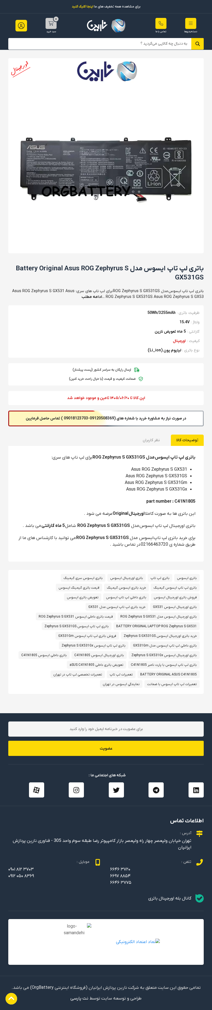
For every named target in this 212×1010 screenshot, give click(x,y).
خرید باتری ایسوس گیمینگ (126, 588)
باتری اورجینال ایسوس (126, 578)
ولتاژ (196, 322)
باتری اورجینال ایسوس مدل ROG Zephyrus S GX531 (158, 617)
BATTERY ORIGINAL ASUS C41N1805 (168, 674)
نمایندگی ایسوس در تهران (121, 684)
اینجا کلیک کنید (82, 6)
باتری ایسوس (187, 578)
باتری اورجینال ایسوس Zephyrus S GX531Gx (164, 655)
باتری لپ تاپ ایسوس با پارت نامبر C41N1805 (164, 665)
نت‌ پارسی (79, 998)
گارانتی (194, 331)
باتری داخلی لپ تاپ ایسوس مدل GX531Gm (165, 645)
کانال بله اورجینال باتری (169, 898)
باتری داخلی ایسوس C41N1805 (44, 655)
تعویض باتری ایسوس (83, 597)
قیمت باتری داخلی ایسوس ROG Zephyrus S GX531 (76, 617)
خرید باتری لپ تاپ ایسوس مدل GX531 (116, 607)
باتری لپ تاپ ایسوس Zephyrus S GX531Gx (94, 645)
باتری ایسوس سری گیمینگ (83, 578)
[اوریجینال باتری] (106, 26)
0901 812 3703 (21, 869)
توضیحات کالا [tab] (187, 440)
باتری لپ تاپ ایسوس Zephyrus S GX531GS (76, 626)
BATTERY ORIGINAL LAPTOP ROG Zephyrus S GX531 (156, 626)
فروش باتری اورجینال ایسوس (175, 597)
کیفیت (194, 341)
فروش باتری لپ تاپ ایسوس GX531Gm (87, 636)
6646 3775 (120, 882)
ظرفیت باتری (189, 313)
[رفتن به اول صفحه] (11, 998)
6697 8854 (120, 876)
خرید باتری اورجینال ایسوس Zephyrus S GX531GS (160, 636)
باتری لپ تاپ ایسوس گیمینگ (175, 588)
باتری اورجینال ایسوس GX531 (175, 607)
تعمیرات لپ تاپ (121, 674)
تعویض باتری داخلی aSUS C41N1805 (96, 665)
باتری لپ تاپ (159, 578)
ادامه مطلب (91, 297)
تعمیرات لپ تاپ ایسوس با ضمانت (172, 684)
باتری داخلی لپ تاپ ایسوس (126, 597)
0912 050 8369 (21, 876)
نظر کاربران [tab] (151, 440)
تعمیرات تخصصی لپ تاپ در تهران (77, 674)
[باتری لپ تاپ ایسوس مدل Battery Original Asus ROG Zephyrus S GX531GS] (106, 155)
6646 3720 (120, 869)
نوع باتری (192, 350)
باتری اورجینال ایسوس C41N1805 (99, 655)
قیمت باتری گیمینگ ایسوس (79, 588)
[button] (190, 23)
